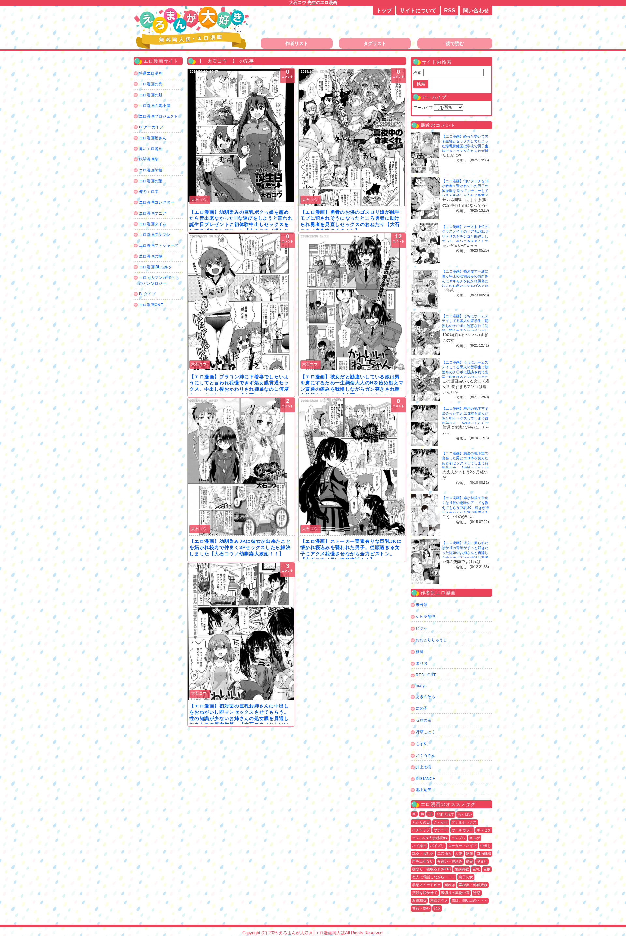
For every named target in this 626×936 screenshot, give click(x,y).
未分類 (421, 605)
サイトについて (418, 10)
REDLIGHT (426, 675)
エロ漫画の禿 (150, 84)
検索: (417, 72)
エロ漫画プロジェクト (158, 116)
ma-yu (421, 686)
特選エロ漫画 (150, 73)
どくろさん (425, 755)
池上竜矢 (423, 790)
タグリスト (375, 43)
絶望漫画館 (148, 159)
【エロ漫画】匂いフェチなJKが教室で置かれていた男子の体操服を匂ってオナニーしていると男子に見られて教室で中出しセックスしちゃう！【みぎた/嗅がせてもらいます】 (465, 195)
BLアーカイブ (151, 127)
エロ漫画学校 (150, 170)
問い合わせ (476, 10)
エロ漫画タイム (152, 224)
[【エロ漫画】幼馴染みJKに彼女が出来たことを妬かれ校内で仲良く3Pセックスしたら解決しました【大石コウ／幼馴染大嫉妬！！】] (241, 466)
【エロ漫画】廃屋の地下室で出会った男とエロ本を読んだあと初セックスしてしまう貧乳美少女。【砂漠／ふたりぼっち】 (465, 418)
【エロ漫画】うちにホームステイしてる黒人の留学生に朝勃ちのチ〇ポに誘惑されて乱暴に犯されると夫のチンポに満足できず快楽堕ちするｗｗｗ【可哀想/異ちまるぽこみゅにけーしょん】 (465, 330)
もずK (421, 744)
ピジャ (421, 628)
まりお (421, 663)
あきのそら (425, 697)
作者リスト (296, 43)
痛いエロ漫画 (150, 148)
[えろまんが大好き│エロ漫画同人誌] (192, 9)
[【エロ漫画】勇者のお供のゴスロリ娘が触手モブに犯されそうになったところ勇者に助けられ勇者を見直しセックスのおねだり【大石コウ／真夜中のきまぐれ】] (352, 137)
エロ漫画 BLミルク (155, 267)
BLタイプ (147, 294)
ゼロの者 (423, 720)
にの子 (421, 708)
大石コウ (199, 199)
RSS (449, 10)
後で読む (455, 43)
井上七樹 (423, 767)
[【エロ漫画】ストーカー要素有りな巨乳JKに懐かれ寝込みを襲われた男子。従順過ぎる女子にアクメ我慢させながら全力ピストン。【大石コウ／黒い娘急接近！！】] (352, 466)
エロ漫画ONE (151, 305)
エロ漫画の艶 (150, 181)
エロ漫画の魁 (150, 95)
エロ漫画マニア (152, 213)
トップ (384, 10)
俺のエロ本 (148, 191)
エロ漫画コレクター (156, 202)
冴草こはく (425, 732)
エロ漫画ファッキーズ (158, 245)
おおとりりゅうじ (431, 640)
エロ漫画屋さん (152, 138)
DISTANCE (425, 778)
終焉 (420, 652)
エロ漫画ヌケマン (154, 234)
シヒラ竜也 (425, 616)
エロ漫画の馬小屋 (154, 105)
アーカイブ (423, 107)
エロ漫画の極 (150, 256)
